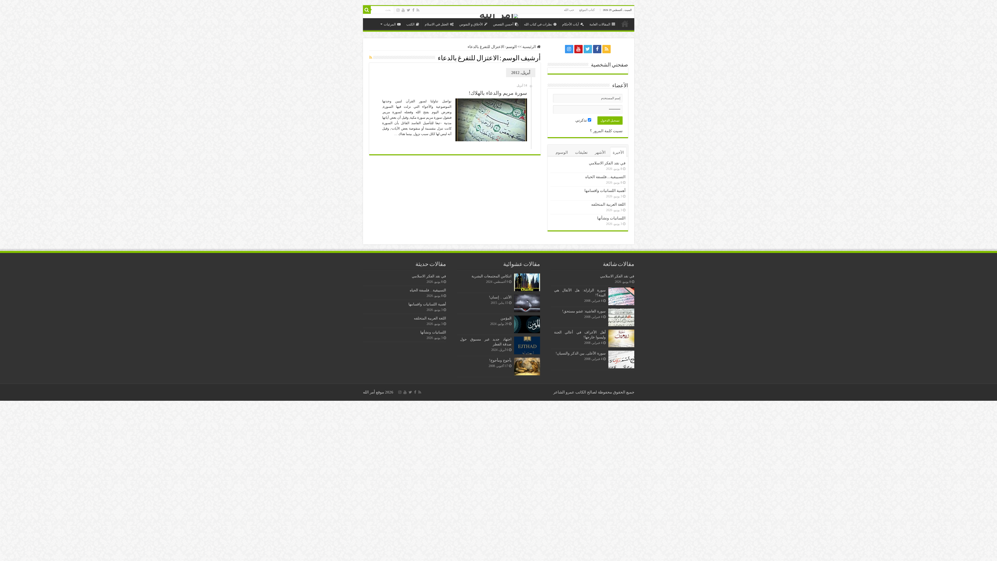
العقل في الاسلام (437, 24)
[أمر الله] (498, 16)
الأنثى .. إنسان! (500, 297)
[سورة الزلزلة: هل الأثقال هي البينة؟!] (621, 296)
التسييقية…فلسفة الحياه (605, 177)
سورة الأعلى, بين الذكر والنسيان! (581, 353)
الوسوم (562, 152)
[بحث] (367, 10)
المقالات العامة (599, 24)
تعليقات (581, 152)
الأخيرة (618, 152)
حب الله (569, 10)
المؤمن (506, 318)
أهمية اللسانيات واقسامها (604, 191)
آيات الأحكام (570, 24)
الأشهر (600, 152)
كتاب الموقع (587, 10)
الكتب (410, 24)
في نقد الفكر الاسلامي (607, 163)
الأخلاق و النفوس (471, 24)
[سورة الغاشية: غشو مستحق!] (621, 317)
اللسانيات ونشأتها (611, 218)
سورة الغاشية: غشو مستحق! (584, 311)
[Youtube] (403, 10)
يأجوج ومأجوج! (500, 360)
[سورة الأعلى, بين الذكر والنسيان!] (621, 359)
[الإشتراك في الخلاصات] (370, 58)
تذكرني (581, 120)
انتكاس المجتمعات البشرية (491, 276)
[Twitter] (408, 10)
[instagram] (398, 10)
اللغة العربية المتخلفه (608, 204)
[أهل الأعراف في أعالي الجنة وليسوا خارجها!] (621, 338)
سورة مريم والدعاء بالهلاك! (498, 93)
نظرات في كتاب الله (538, 24)
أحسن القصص (503, 24)
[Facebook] (413, 10)
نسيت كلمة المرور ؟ (606, 131)
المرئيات (390, 24)
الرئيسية (625, 23)
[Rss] (418, 10)
